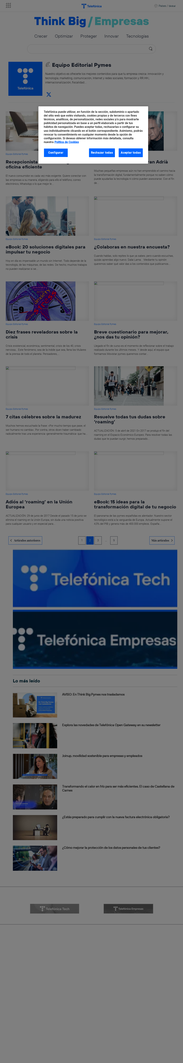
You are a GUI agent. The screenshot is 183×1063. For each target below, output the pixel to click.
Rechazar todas (102, 152)
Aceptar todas (131, 152)
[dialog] (93, 135)
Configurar (55, 152)
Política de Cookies (67, 142)
